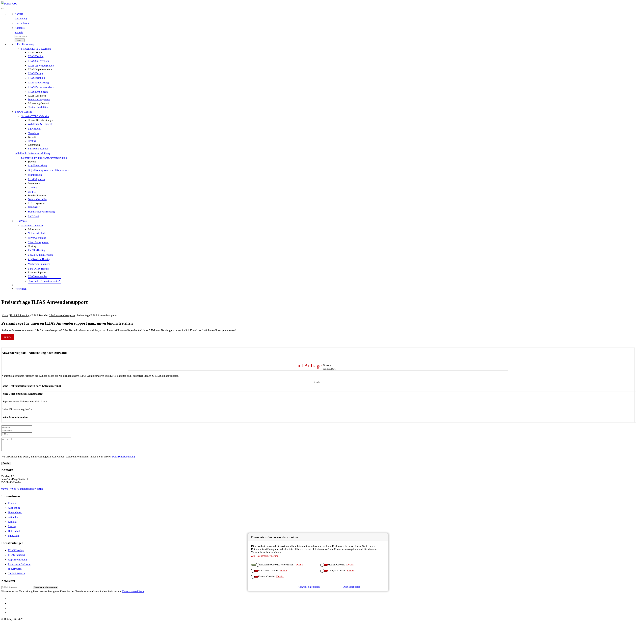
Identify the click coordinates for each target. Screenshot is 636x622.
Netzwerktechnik (37, 233)
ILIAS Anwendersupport (41, 65)
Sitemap (12, 526)
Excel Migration (36, 179)
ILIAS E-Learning (24, 44)
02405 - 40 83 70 (10, 488)
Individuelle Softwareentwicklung (32, 153)
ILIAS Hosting (36, 56)
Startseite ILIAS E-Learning (36, 48)
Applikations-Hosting (39, 259)
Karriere (19, 13)
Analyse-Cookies (337, 570)
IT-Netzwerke (15, 568)
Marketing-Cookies (268, 570)
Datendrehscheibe (37, 199)
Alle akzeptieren (351, 586)
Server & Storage (37, 237)
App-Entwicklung (37, 165)
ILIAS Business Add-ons (41, 87)
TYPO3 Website (23, 111)
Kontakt (19, 32)
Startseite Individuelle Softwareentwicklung (44, 157)
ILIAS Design (35, 73)
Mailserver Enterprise (39, 264)
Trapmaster (33, 207)
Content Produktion (38, 107)
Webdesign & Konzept (40, 124)
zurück (7, 337)
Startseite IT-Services (32, 225)
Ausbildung (21, 18)
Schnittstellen (35, 174)
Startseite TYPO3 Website (35, 116)
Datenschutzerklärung (123, 456)
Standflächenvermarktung (41, 211)
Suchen (19, 40)
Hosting (32, 140)
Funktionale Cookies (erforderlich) (276, 564)
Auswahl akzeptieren (309, 586)
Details (299, 564)
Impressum (13, 535)
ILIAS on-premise (37, 276)
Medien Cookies (336, 564)
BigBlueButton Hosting (40, 254)
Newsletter (33, 133)
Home (5, 315)
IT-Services (20, 220)
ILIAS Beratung (36, 77)
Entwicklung (34, 128)
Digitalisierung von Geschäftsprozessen (48, 170)
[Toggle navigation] (2, 8)
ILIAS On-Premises (38, 61)
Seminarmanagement (39, 99)
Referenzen (20, 288)
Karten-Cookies (266, 576)
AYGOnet (33, 216)
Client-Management (38, 242)
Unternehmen (22, 23)
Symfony (32, 187)
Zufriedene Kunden (38, 148)
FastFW (32, 191)
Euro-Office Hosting (38, 268)
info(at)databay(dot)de (31, 488)
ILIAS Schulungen (38, 91)
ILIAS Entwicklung (38, 82)
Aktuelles (20, 27)
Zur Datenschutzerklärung (264, 555)
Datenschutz (14, 531)
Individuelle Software (19, 564)
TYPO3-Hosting (36, 250)
